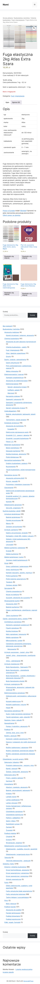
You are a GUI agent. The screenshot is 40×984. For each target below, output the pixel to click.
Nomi (6, 4)
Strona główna (8, 18)
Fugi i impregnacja (18, 20)
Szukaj (5, 311)
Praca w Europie (9, 211)
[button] (34, 28)
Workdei (23, 211)
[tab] (7, 102)
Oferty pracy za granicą (11, 215)
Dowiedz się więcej (9, 257)
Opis (7, 102)
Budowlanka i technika (22, 18)
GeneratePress (28, 981)
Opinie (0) (16, 102)
